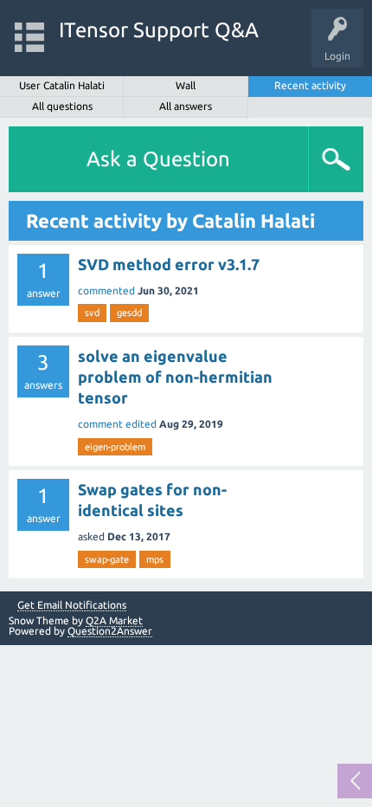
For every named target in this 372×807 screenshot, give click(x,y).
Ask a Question (158, 159)
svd (92, 312)
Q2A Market (114, 620)
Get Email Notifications (71, 605)
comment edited (117, 423)
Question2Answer (109, 630)
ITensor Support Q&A (159, 30)
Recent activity (310, 85)
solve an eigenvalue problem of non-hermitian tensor (175, 377)
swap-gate (107, 559)
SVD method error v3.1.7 (169, 264)
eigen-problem (115, 447)
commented (106, 290)
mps (155, 559)
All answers (185, 106)
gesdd (129, 312)
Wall (186, 85)
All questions (62, 106)
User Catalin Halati (62, 85)
